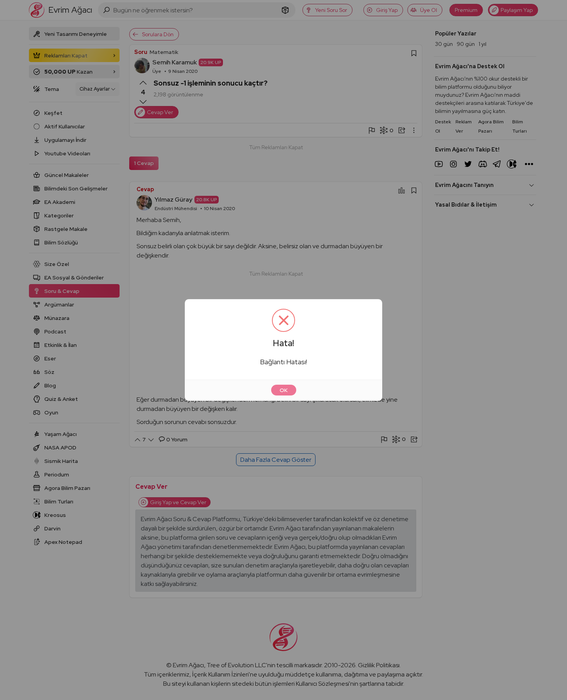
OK (284, 390)
